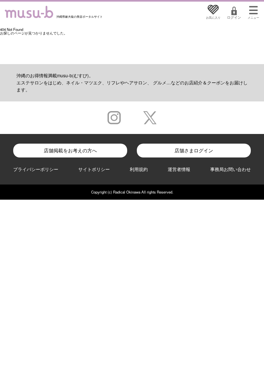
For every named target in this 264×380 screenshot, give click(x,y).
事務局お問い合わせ (230, 169)
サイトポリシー (94, 169)
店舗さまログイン (193, 150)
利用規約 (139, 169)
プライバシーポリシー (35, 169)
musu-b (29, 12)
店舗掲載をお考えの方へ (70, 150)
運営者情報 (179, 169)
